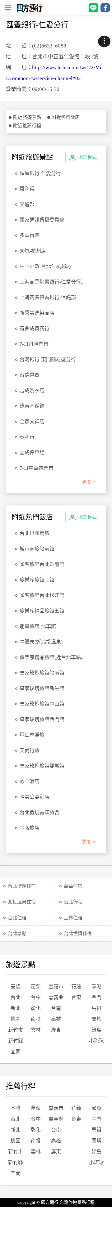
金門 (96, 997)
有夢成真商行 (34, 328)
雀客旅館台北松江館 (42, 595)
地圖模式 (87, 157)
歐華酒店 (30, 781)
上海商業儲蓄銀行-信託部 (48, 297)
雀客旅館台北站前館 (42, 564)
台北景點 (17, 933)
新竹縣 (15, 1040)
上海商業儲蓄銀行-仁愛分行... (52, 282)
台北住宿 (17, 917)
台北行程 (73, 901)
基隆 (16, 986)
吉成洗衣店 (32, 390)
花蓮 (76, 986)
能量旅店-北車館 (38, 626)
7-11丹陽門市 (34, 344)
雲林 (36, 1030)
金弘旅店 (30, 828)
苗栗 (36, 986)
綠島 (96, 1030)
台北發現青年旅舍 (39, 812)
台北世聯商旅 (34, 533)
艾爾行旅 (30, 750)
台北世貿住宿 (78, 933)
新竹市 (15, 1030)
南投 (36, 1019)
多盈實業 (30, 235)
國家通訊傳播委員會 (42, 219)
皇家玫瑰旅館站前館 (42, 672)
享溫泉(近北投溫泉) (41, 641)
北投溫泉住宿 (22, 901)
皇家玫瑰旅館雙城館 (42, 766)
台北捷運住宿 (22, 886)
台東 (76, 997)
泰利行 (27, 437)
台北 (16, 997)
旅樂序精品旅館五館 (42, 610)
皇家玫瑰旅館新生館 (42, 688)
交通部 (28, 204)
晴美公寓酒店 (34, 797)
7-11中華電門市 (37, 468)
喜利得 (27, 188)
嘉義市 (56, 986)
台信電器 (30, 375)
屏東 (56, 1030)
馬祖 (96, 1008)
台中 (36, 997)
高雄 (56, 1019)
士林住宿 (73, 917)
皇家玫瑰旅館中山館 (42, 703)
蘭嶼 (96, 1019)
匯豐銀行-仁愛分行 (40, 173)
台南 (56, 1008)
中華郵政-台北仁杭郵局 (45, 266)
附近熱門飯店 (66, 117)
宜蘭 (16, 1051)
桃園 (16, 1019)
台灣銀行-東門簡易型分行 (48, 359)
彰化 (36, 1008)
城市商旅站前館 (37, 548)
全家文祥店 (32, 421)
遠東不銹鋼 (32, 406)
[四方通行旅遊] (29, 10)
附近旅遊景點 (27, 117)
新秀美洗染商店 (37, 313)
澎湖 (96, 986)
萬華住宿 (73, 886)
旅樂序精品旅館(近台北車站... (52, 657)
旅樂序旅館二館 (37, 579)
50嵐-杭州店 (33, 250)
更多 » (89, 482)
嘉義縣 (56, 997)
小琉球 (96, 1040)
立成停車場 (32, 452)
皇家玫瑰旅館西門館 (42, 719)
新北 (16, 1008)
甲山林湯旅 (32, 734)
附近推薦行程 (27, 125)
